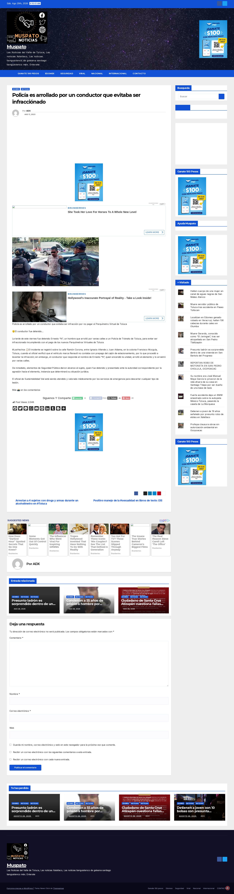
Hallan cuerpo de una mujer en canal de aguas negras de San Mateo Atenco (206, 294)
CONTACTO (139, 73)
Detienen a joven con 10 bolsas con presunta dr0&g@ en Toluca (195, 811)
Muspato (16, 47)
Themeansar (58, 888)
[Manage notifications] (227, 888)
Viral (82, 73)
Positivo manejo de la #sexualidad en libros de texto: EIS (127, 500)
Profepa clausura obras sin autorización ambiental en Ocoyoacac (204, 427)
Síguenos (182, 107)
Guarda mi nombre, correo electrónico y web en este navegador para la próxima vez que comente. (64, 744)
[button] (225, 73)
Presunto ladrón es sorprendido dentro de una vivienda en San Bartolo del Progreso (207, 352)
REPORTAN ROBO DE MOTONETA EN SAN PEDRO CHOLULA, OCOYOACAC (205, 365)
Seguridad (66, 73)
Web (11, 728)
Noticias (25, 89)
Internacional (118, 73)
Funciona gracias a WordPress (20, 888)
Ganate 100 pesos (28, 73)
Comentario (16, 637)
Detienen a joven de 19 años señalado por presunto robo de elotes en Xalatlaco (207, 414)
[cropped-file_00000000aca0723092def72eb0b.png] (89, 208)
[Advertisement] (89, 143)
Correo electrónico (20, 711)
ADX (28, 111)
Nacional (97, 73)
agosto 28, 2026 (23, 816)
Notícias (34, 597)
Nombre (14, 694)
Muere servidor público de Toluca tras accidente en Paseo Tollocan (207, 307)
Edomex (49, 73)
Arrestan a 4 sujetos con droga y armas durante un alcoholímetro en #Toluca (47, 502)
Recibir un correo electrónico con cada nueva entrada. (41, 759)
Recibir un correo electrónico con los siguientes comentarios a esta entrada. (52, 752)
